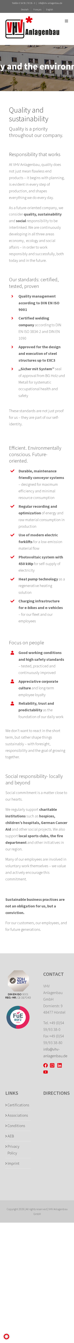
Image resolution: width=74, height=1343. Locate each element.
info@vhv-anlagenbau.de (50, 3)
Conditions (16, 1125)
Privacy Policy (13, 1149)
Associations (18, 1115)
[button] (6, 1336)
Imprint (13, 1163)
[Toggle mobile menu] (67, 21)
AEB (11, 1136)
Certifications (18, 1104)
